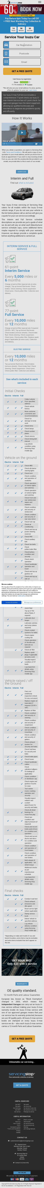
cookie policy (21, 596)
